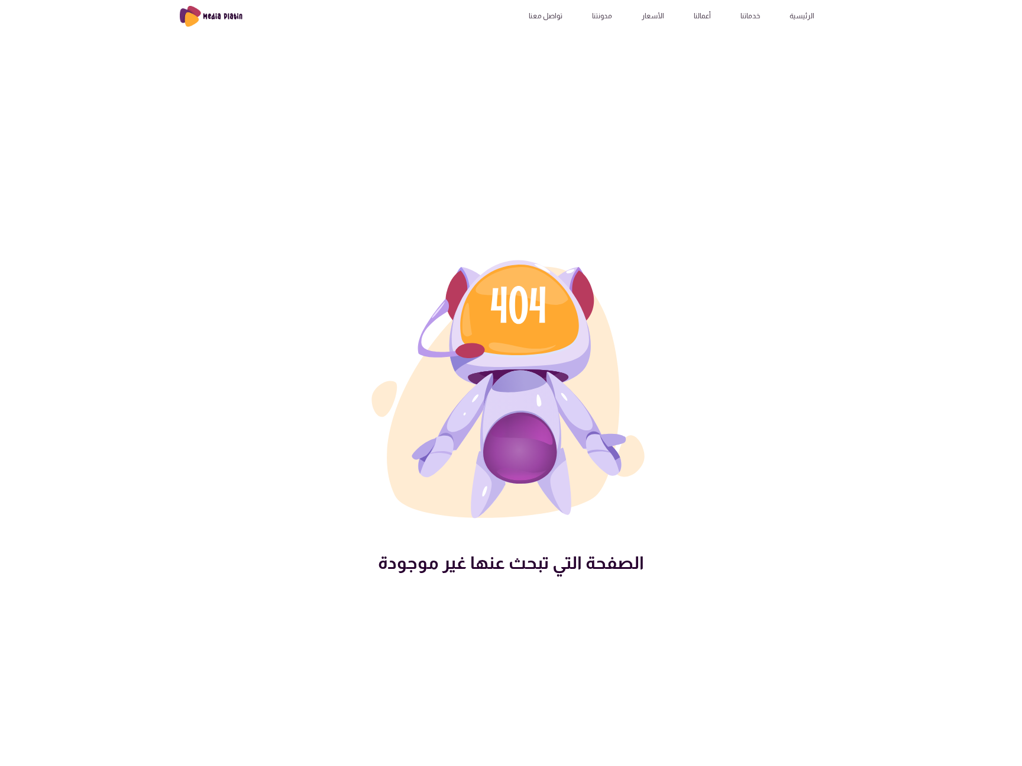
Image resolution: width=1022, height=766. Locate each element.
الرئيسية (802, 16)
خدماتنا (750, 16)
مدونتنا (602, 16)
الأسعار (653, 16)
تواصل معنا (545, 16)
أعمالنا (702, 16)
